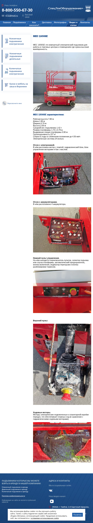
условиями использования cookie (45, 518)
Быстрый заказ (29, 15)
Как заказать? (34, 24)
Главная (7, 22)
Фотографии (60, 22)
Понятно (77, 514)
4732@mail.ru (11, 15)
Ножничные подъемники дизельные (15, 56)
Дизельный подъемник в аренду (14, 489)
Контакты (85, 22)
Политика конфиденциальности (13, 496)
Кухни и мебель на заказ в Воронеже (18, 85)
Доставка (47, 22)
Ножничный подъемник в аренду (15, 487)
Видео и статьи (73, 24)
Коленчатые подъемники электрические (16, 71)
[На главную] (68, 12)
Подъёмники (19, 22)
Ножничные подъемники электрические (16, 41)
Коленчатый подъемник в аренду (15, 491)
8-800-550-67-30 (17, 10)
